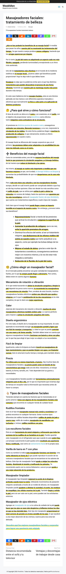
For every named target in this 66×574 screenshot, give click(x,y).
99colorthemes (54, 571)
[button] (62, 7)
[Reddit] (22, 36)
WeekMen (9, 5)
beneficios (36, 117)
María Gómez (11, 27)
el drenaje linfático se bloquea (47, 171)
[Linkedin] (28, 36)
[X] (15, 36)
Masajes (30, 27)
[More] (9, 39)
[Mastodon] (41, 36)
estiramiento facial (38, 444)
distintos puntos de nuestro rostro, (31, 125)
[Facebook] (9, 36)
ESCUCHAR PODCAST (43, 1)
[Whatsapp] (47, 36)
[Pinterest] (35, 36)
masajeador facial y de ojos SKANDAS (43, 197)
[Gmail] (54, 36)
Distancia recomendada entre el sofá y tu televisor (18, 555)
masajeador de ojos (22, 505)
